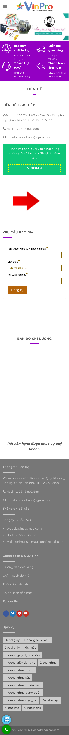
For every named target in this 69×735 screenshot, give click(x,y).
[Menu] (5, 6)
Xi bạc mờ (12, 708)
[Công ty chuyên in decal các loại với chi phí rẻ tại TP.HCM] (34, 6)
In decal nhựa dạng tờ (21, 700)
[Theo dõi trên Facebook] (6, 613)
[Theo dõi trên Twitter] (13, 613)
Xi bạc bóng (32, 708)
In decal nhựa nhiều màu (23, 685)
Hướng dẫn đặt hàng (18, 567)
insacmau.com (31, 528)
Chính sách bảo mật (17, 593)
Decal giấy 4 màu (37, 640)
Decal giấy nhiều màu (21, 647)
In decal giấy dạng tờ (20, 662)
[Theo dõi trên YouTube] (26, 613)
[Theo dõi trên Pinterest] (19, 613)
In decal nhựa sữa (18, 677)
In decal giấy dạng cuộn (22, 655)
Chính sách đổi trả (16, 575)
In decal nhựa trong (19, 670)
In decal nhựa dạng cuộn (23, 692)
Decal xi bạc (50, 700)
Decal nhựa (48, 662)
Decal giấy (12, 640)
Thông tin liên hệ (15, 584)
